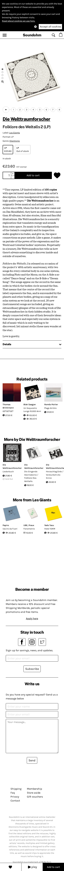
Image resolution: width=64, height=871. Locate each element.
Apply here (32, 618)
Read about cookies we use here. (18, 21)
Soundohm (32, 35)
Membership (34, 788)
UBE (25, 525)
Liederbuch (8, 471)
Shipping (16, 788)
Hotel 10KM (49, 528)
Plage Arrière (50, 408)
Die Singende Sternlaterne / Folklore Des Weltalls (31, 476)
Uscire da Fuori (10, 528)
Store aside (33, 792)
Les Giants (14, 132)
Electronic (15, 141)
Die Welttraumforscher (26, 119)
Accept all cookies (50, 26)
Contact (15, 800)
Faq (13, 792)
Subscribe (32, 669)
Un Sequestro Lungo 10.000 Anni (32, 410)
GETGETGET (8, 411)
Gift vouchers (35, 796)
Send (32, 760)
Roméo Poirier (51, 404)
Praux (31, 525)
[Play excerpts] (6, 109)
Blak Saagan (29, 404)
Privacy (15, 796)
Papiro (6, 525)
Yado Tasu (49, 525)
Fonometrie (29, 528)
